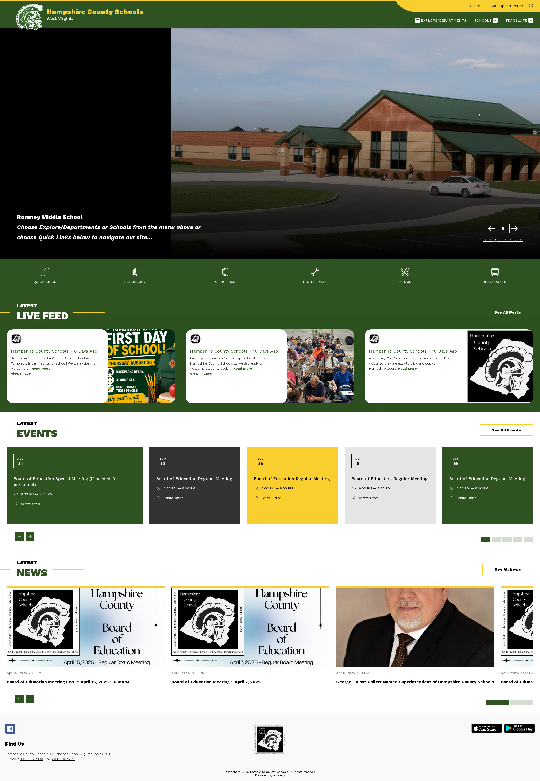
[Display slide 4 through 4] (517, 539)
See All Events (506, 430)
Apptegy (279, 775)
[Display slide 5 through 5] (528, 539)
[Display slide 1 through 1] (485, 539)
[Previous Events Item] (19, 536)
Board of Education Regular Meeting (194, 478)
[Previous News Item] (19, 699)
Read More (41, 368)
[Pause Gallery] (503, 229)
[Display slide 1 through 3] (497, 702)
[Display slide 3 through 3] (507, 539)
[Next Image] (514, 229)
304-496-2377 (63, 759)
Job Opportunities (507, 6)
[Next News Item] (30, 699)
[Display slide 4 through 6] (521, 702)
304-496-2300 (31, 759)
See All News (508, 569)
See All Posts (507, 312)
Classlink (478, 6)
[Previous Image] (491, 229)
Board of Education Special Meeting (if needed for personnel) (66, 481)
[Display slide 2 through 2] (496, 539)
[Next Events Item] (30, 536)
